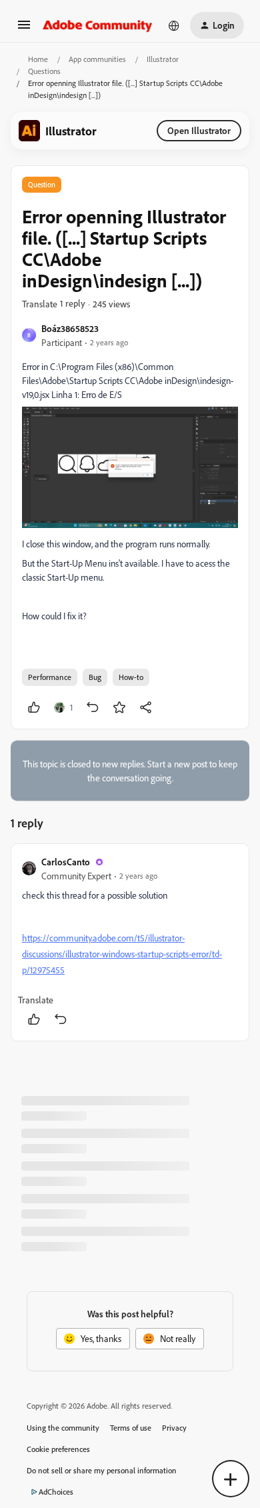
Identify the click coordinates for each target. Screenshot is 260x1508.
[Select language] (174, 25)
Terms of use (130, 1428)
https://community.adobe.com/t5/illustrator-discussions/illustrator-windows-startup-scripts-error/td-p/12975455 (122, 953)
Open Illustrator (199, 130)
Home (38, 59)
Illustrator (163, 59)
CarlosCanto (65, 861)
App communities (97, 59)
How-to (131, 677)
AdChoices (56, 1492)
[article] (130, 942)
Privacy (174, 1428)
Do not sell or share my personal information (102, 1470)
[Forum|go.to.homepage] (98, 25)
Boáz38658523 (70, 328)
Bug (95, 677)
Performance (49, 677)
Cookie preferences (58, 1449)
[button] (24, 29)
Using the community (63, 1428)
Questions (44, 71)
